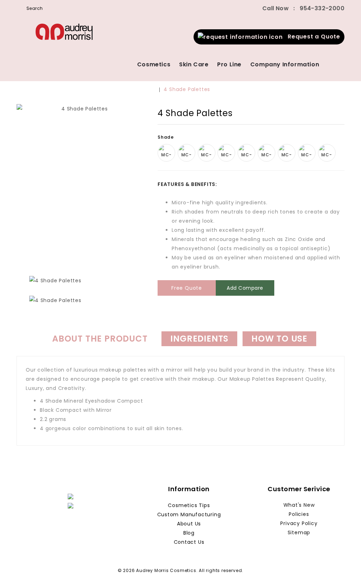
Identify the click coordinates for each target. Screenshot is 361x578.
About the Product (100, 338)
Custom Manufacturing (189, 514)
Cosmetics (153, 64)
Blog (189, 532)
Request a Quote (311, 36)
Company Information (284, 64)
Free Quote (186, 287)
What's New (299, 504)
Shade (166, 137)
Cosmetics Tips (189, 505)
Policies (299, 514)
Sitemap (299, 532)
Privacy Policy (298, 523)
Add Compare (245, 287)
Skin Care (193, 64)
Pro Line (229, 64)
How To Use (279, 338)
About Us (189, 523)
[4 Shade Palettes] (82, 185)
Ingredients (199, 338)
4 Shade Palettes (187, 89)
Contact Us (189, 542)
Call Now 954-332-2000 (303, 8)
